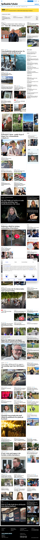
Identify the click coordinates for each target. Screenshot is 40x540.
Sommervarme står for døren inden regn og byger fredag (12, 290)
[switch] (15, 276)
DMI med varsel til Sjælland (31, 56)
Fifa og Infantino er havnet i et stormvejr (32, 252)
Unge (18, 182)
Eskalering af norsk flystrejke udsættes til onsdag (32, 78)
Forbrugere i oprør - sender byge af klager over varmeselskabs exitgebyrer (12, 136)
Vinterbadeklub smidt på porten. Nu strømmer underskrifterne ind (13, 52)
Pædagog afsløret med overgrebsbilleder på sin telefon (6, 184)
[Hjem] (1, 1)
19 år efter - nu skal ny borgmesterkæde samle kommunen (31, 489)
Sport (26, 6)
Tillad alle (31, 279)
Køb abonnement (30, 1)
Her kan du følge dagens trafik (6, 312)
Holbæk (28, 70)
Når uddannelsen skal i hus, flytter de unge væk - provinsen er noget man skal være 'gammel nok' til (32, 504)
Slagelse (2, 451)
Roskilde (2, 22)
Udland (28, 80)
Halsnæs (28, 349)
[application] (7, 123)
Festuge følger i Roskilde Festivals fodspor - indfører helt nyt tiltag (32, 440)
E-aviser (26, 1)
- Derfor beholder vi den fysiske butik (20, 88)
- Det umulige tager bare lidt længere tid (12, 366)
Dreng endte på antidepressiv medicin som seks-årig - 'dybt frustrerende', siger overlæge (32, 211)
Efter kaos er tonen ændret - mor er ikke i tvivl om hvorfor (6, 171)
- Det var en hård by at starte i (19, 402)
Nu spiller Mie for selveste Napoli (32, 338)
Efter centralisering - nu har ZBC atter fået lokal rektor (32, 453)
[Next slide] (38, 122)
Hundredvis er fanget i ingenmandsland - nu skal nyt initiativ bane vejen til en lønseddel (19, 185)
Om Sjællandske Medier (23, 528)
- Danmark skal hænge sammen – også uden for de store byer (33, 137)
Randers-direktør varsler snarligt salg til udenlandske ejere (33, 228)
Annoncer (3, 530)
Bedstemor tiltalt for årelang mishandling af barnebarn (10, 227)
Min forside (8, 6)
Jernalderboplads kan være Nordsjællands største (6, 440)
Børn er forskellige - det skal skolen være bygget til (19, 489)
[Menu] (38, 1)
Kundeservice (3, 528)
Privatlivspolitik (22, 529)
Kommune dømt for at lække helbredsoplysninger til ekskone (17, 10)
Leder (5, 400)
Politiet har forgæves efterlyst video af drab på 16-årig (33, 24)
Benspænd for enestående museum (6, 389)
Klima (30, 88)
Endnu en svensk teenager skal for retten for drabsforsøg (20, 312)
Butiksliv (18, 400)
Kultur (31, 362)
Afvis (8, 279)
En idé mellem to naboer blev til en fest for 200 (32, 312)
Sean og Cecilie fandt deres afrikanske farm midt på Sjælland (13, 505)
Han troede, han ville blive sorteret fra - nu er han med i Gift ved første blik (32, 68)
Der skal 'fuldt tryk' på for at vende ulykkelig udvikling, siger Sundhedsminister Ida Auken (12, 202)
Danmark (28, 22)
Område (11, 6)
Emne (14, 6)
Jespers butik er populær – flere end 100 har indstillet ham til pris (6, 102)
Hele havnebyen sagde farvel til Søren (33, 351)
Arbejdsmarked (19, 322)
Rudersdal (2, 49)
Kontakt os (12, 530)
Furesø (28, 16)
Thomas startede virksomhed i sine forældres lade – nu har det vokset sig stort (32, 64)
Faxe (1, 322)
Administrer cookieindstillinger (24, 530)
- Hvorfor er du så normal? (32, 415)
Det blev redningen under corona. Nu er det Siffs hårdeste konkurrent (6, 249)
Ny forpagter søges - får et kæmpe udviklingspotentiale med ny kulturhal (6, 74)
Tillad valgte (20, 279)
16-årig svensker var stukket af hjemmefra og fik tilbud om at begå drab (32, 97)
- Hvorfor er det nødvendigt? (32, 86)
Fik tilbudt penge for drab (29, 18)
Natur (31, 287)
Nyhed (5, 22)
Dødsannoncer (23, 6)
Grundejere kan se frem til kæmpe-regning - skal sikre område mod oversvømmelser (7, 476)
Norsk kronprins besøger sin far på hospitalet (32, 82)
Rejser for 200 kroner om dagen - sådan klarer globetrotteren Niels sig (13, 341)
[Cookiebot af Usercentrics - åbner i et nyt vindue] (33, 259)
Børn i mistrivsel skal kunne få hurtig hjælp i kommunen (33, 198)
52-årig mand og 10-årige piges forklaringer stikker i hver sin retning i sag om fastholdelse (7, 87)
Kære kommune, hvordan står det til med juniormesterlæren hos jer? (32, 476)
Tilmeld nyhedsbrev (13, 529)
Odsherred (2, 362)
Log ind (35, 1)
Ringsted (15, 182)
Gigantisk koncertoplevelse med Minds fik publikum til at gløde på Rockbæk (32, 59)
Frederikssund (29, 66)
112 (30, 22)
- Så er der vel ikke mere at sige (13, 25)
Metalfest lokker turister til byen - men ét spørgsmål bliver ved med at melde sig (33, 364)
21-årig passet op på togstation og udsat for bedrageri (6, 18)
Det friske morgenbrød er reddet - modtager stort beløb (19, 440)
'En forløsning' (33, 402)
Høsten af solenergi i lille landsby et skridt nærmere (32, 516)
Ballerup (15, 322)
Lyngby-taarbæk (4, 16)
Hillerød (7, 9)
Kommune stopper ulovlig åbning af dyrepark (6, 159)
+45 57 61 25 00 (6, 537)
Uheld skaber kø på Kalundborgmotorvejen (32, 53)
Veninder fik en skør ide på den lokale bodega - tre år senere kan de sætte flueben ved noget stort (7, 325)
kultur (30, 70)
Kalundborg (2, 72)
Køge (27, 91)
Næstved (28, 362)
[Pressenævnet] (23, 536)
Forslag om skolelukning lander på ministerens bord (32, 93)
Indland (6, 287)
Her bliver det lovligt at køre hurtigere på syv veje (19, 171)
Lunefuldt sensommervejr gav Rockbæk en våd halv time (32, 72)
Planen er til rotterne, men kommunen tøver (32, 289)
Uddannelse (32, 451)
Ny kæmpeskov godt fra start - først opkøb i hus (32, 90)
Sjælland (28, 51)
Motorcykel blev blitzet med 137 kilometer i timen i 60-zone (18, 18)
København (2, 287)
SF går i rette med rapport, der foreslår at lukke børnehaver (11, 454)
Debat (19, 6)
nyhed (32, 66)
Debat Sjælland (33, 135)
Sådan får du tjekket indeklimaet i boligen (5, 489)
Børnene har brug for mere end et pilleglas (32, 154)
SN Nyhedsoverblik (3, 6)
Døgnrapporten (9, 16)
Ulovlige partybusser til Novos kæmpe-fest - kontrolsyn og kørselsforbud (33, 36)
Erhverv (17, 6)
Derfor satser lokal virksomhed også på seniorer (19, 324)
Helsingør (14, 16)
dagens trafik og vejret (33, 51)
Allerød (2, 438)
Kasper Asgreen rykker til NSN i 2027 (32, 240)
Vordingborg (29, 451)
